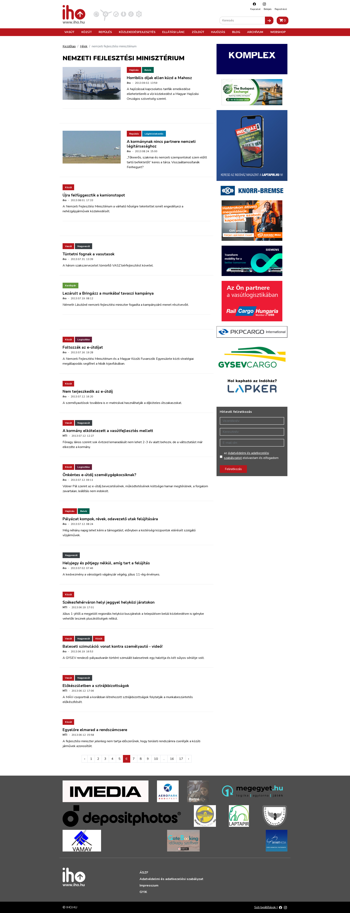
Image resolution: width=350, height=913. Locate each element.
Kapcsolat (255, 9)
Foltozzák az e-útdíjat (83, 347)
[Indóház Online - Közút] (116, 14)
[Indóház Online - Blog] (123, 14)
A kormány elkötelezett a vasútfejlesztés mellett (108, 430)
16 (172, 759)
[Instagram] (263, 3)
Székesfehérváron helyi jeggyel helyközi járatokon (109, 602)
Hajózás (218, 32)
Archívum (255, 32)
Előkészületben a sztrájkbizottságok (96, 685)
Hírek (84, 46)
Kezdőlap (69, 46)
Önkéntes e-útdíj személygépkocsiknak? (99, 475)
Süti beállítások (265, 907)
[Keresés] (269, 20)
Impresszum (149, 885)
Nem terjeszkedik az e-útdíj (88, 391)
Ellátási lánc (173, 32)
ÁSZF (144, 872)
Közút (86, 32)
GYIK (143, 892)
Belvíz (147, 70)
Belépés (267, 9)
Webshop (278, 32)
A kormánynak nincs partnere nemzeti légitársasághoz (161, 144)
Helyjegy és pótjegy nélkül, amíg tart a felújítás (106, 563)
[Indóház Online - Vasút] (96, 14)
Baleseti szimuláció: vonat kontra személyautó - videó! (112, 646)
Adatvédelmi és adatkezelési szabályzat (171, 879)
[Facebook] (253, 3)
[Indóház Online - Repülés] (106, 14)
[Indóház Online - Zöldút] (131, 14)
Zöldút (198, 32)
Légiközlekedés (154, 133)
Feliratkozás (233, 469)
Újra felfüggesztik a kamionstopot (94, 195)
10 (156, 759)
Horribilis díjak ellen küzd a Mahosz (159, 78)
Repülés (105, 32)
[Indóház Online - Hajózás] (139, 14)
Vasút (69, 32)
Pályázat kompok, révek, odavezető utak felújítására (110, 519)
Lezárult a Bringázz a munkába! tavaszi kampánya (108, 293)
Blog (236, 32)
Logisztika (83, 339)
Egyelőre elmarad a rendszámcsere (95, 730)
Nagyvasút (83, 246)
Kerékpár (70, 285)
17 (181, 759)
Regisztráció (281, 9)
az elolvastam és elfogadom (251, 455)
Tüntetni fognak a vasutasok (88, 254)
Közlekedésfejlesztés (137, 32)
